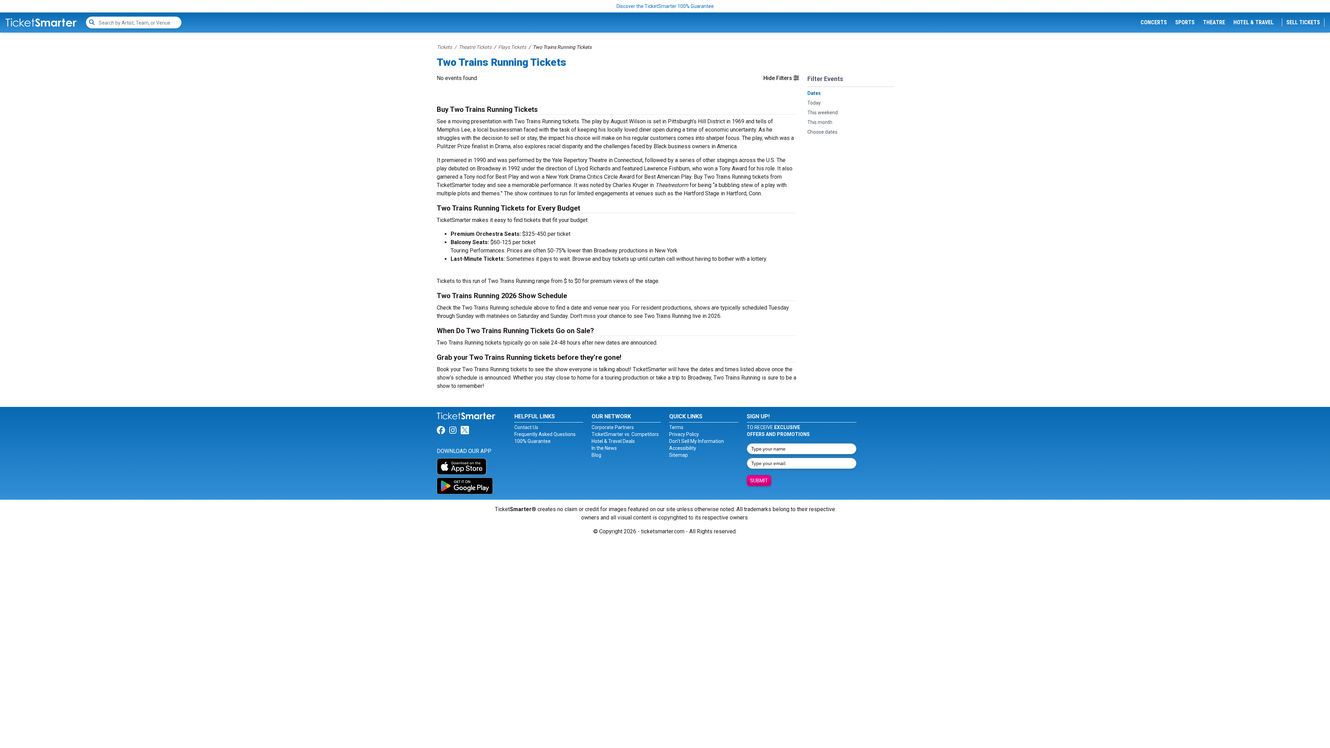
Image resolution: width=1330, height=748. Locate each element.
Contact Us (526, 427)
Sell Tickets (1303, 22)
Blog (596, 455)
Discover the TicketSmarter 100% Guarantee (665, 6)
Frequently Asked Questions (545, 434)
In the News (604, 448)
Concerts (1154, 22)
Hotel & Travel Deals (613, 441)
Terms (676, 427)
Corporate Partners (613, 427)
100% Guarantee (532, 441)
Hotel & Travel (1253, 22)
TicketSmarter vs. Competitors (625, 434)
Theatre (1214, 22)
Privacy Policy (684, 434)
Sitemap (678, 455)
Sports (1185, 22)
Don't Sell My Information (696, 441)
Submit (759, 480)
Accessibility (682, 448)
